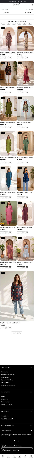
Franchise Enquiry (6, 404)
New (7, 9)
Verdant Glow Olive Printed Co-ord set (7, 122)
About (3, 396)
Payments (4, 372)
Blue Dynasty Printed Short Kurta (24, 192)
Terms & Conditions (7, 380)
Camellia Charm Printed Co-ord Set (7, 227)
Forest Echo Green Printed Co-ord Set (8, 157)
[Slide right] (31, 1)
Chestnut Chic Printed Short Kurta (7, 88)
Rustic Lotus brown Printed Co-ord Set (7, 53)
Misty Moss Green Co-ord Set (25, 157)
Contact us (4, 399)
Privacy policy (5, 382)
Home (2, 9)
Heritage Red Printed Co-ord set (25, 227)
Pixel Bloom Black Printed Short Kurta (10, 323)
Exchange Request (7, 418)
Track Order (5, 416)
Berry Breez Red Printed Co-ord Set (24, 88)
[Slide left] (2, 1)
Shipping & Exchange (7, 374)
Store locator (5, 402)
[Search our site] (32, 4)
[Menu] (2, 4)
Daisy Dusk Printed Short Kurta (24, 122)
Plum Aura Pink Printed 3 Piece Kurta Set (8, 262)
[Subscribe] (32, 430)
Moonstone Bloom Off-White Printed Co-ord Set (25, 53)
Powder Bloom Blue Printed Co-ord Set (24, 262)
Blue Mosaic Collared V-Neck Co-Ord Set (8, 192)
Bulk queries (5, 377)
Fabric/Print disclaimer (8, 385)
